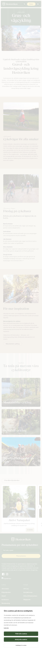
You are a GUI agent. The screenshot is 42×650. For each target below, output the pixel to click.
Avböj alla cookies (21, 639)
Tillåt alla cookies (21, 633)
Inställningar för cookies (21, 645)
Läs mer (6, 628)
